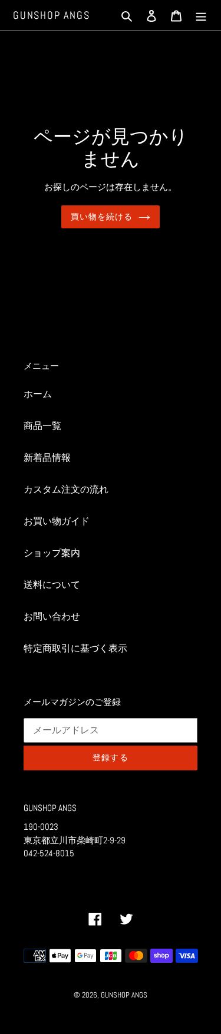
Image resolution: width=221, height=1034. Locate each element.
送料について (52, 584)
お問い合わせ (52, 616)
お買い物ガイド (57, 521)
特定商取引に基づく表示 (75, 648)
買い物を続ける (102, 216)
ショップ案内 (52, 553)
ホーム (38, 394)
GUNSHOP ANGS (51, 15)
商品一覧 (42, 426)
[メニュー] (201, 15)
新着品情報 (47, 457)
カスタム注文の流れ (66, 489)
